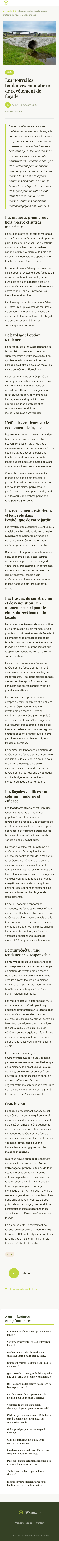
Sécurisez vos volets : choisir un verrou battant (28, 1343)
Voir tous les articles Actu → (21, 1289)
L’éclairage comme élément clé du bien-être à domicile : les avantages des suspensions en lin (29, 1419)
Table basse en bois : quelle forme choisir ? (26, 1473)
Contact (40, 1522)
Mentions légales (23, 1522)
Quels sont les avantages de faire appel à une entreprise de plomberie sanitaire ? (29, 1375)
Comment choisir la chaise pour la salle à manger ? (29, 1364)
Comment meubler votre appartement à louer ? (29, 1333)
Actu (15, 11)
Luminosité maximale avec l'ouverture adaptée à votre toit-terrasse (28, 1452)
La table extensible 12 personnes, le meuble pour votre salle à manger (26, 1396)
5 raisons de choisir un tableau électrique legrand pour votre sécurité (28, 1406)
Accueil (7, 11)
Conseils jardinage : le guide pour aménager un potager (25, 1441)
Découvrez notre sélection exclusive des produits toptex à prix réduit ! (29, 1462)
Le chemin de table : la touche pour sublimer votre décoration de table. (26, 1354)
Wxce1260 (33, 1512)
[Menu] (53, 2)
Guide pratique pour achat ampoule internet (26, 1431)
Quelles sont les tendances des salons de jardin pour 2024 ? (29, 1385)
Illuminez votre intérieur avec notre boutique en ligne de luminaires (27, 1483)
